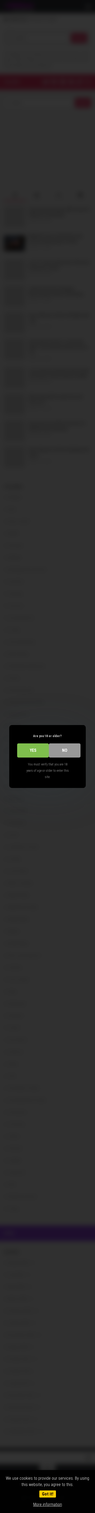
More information (47, 1504)
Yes (33, 750)
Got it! (47, 1494)
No (64, 750)
